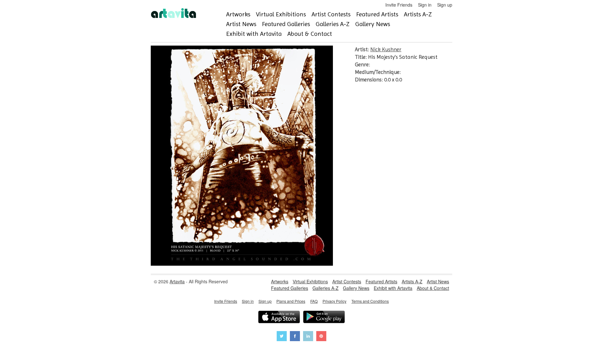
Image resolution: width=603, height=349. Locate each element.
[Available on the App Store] (279, 318)
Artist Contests (331, 14)
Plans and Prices (290, 301)
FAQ (314, 301)
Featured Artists (377, 14)
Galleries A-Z (333, 24)
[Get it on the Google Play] (324, 318)
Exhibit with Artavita (254, 33)
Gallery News (372, 24)
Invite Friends (398, 5)
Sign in (425, 5)
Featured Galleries (286, 24)
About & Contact (309, 33)
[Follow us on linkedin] (308, 337)
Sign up (444, 5)
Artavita (177, 281)
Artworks (238, 14)
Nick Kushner (385, 49)
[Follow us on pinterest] (321, 337)
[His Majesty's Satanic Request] (242, 264)
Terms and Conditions (370, 301)
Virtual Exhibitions (281, 14)
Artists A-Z (418, 14)
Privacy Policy (334, 301)
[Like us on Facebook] (295, 337)
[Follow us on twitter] (282, 337)
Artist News (241, 24)
